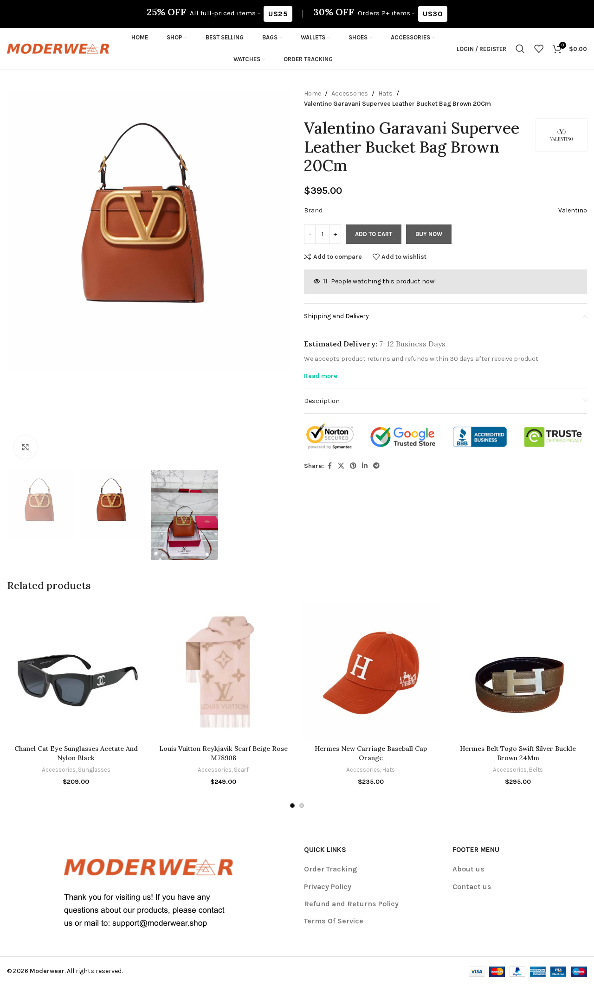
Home (312, 93)
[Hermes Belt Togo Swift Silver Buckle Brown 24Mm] (518, 671)
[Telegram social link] (376, 466)
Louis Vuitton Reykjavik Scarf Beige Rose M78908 (223, 753)
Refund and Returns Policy (351, 903)
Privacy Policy (327, 886)
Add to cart (373, 233)
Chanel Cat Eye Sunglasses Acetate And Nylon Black (76, 753)
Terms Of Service (333, 920)
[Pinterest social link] (353, 466)
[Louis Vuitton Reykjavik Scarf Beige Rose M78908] (224, 671)
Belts (536, 769)
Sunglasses (94, 769)
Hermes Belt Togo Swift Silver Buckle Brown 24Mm (518, 753)
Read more (320, 376)
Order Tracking (330, 868)
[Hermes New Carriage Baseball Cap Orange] (371, 671)
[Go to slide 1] (292, 805)
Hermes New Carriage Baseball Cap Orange (371, 753)
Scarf (241, 769)
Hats (385, 93)
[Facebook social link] (329, 466)
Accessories (349, 93)
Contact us (471, 886)
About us (468, 868)
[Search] (520, 48)
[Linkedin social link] (364, 466)
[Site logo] (58, 48)
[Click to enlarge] (25, 447)
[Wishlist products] (538, 48)
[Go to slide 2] (301, 805)
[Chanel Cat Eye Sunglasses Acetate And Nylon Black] (76, 671)
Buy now (428, 233)
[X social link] (341, 466)
